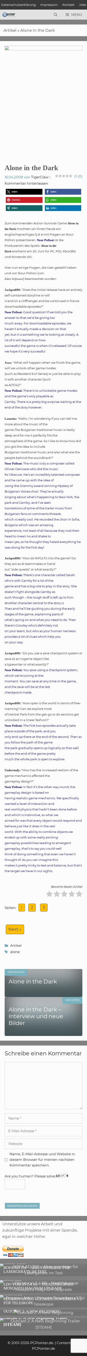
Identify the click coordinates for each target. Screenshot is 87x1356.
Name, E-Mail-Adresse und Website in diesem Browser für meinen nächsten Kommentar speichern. (42, 1159)
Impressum (49, 5)
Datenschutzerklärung (18, 5)
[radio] (49, 895)
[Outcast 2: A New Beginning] (43, 1312)
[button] (24, 192)
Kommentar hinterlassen (26, 183)
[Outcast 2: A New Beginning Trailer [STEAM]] (43, 1327)
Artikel (9, 30)
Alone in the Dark (37, 30)
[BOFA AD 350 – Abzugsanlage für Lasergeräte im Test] (43, 1273)
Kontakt (68, 5)
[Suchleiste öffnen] (55, 15)
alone (15, 952)
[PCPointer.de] (9, 15)
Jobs (82, 5)
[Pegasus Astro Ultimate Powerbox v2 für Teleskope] (43, 1304)
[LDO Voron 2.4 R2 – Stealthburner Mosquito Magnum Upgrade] (43, 1289)
